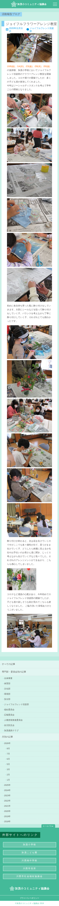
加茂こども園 (29, 852)
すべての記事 (8, 664)
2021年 (7, 806)
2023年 (7, 795)
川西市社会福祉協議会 (29, 876)
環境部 (7, 694)
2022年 (7, 800)
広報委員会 (9, 714)
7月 (8, 753)
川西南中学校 (29, 860)
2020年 (7, 811)
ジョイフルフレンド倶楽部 (16, 704)
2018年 (7, 821)
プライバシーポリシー (29, 898)
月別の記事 (7, 737)
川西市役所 (29, 868)
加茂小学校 (29, 844)
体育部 (7, 683)
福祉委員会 (9, 709)
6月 (8, 759)
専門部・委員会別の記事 (14, 672)
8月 (8, 748)
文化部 (7, 688)
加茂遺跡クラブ (11, 730)
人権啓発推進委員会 (13, 720)
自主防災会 (9, 725)
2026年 (7, 743)
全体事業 (8, 678)
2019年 (7, 816)
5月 (8, 764)
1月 (8, 779)
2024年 (7, 790)
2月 (8, 774)
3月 (8, 769)
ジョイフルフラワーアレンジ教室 (31, 24)
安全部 (7, 699)
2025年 (7, 785)
